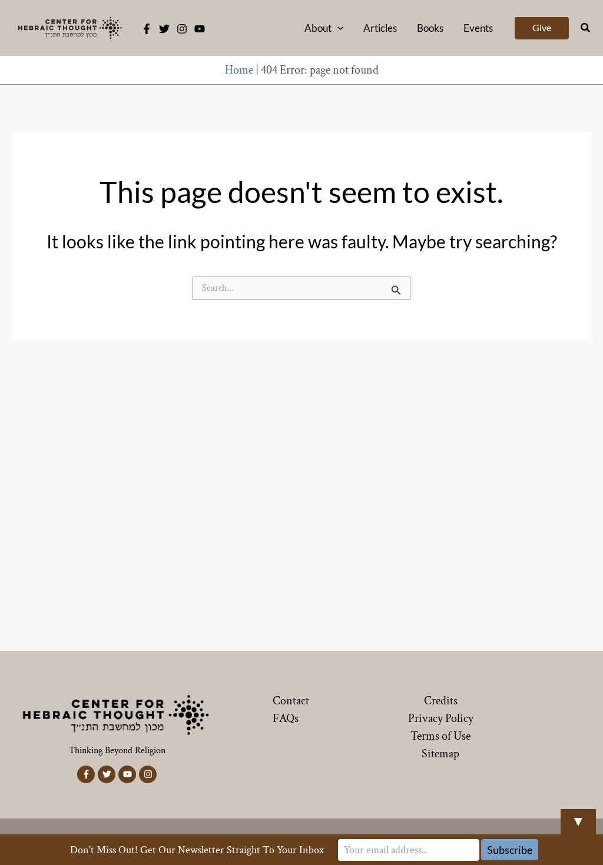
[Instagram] (182, 29)
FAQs (286, 718)
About (318, 28)
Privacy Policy (440, 718)
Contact (291, 700)
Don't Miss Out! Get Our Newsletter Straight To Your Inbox (197, 850)
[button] (337, 28)
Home (239, 70)
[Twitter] (164, 29)
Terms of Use (440, 736)
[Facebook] (146, 29)
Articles (380, 28)
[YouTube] (199, 29)
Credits (441, 700)
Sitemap (440, 753)
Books (430, 28)
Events (478, 28)
